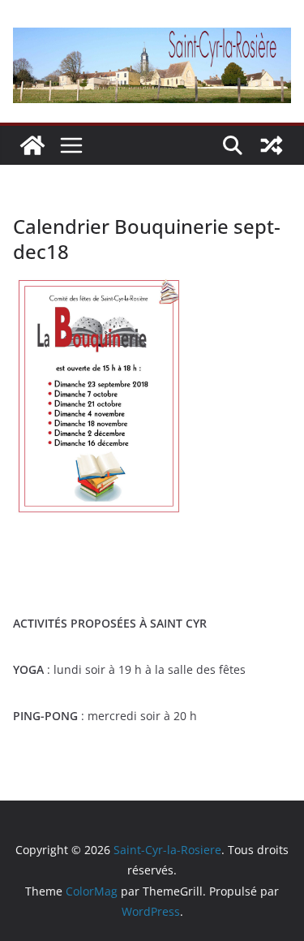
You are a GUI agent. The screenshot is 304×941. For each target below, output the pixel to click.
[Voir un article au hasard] (271, 145)
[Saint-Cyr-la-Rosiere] (32, 145)
